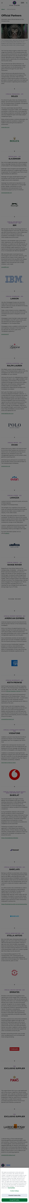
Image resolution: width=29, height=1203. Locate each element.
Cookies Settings (14, 1190)
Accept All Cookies (14, 1200)
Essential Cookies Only (14, 1195)
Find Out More (11, 1187)
